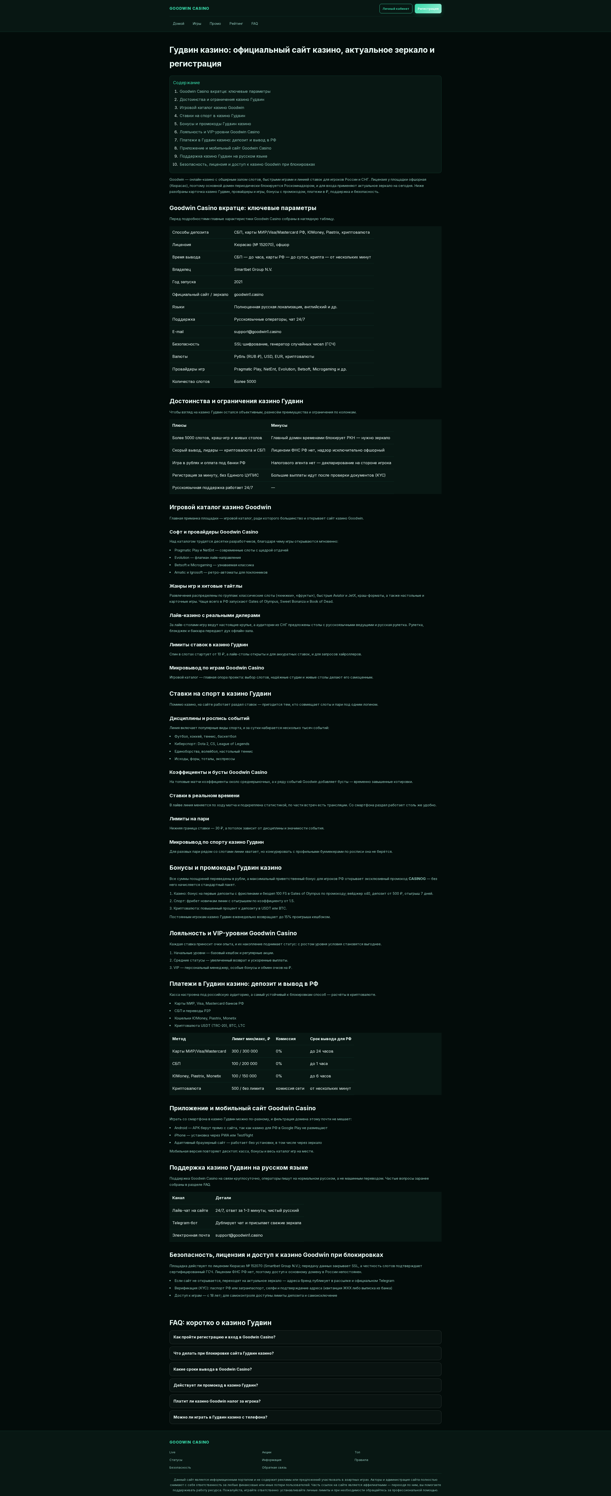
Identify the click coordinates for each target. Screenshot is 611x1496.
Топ (357, 1452)
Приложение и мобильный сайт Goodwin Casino (225, 148)
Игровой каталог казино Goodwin (212, 107)
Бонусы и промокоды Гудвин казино (215, 123)
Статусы (175, 1460)
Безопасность (180, 1467)
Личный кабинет (396, 8)
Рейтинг (236, 23)
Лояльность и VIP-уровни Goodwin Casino (220, 131)
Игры (197, 23)
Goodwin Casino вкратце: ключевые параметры (225, 91)
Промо (215, 23)
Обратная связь (274, 1467)
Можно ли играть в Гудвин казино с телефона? (220, 1417)
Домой (178, 23)
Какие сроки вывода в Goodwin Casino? (213, 1369)
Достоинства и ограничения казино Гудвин (222, 99)
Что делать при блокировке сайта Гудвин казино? (224, 1353)
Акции (266, 1452)
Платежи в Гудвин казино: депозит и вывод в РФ (228, 140)
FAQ (255, 23)
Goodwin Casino (189, 8)
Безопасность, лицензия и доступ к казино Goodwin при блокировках (247, 164)
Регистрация (428, 8)
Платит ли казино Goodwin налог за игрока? (217, 1401)
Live (172, 1452)
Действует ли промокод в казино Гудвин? (216, 1385)
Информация (271, 1460)
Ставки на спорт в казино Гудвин (212, 115)
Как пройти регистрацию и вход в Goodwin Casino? (224, 1337)
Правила (361, 1460)
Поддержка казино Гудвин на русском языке (223, 156)
